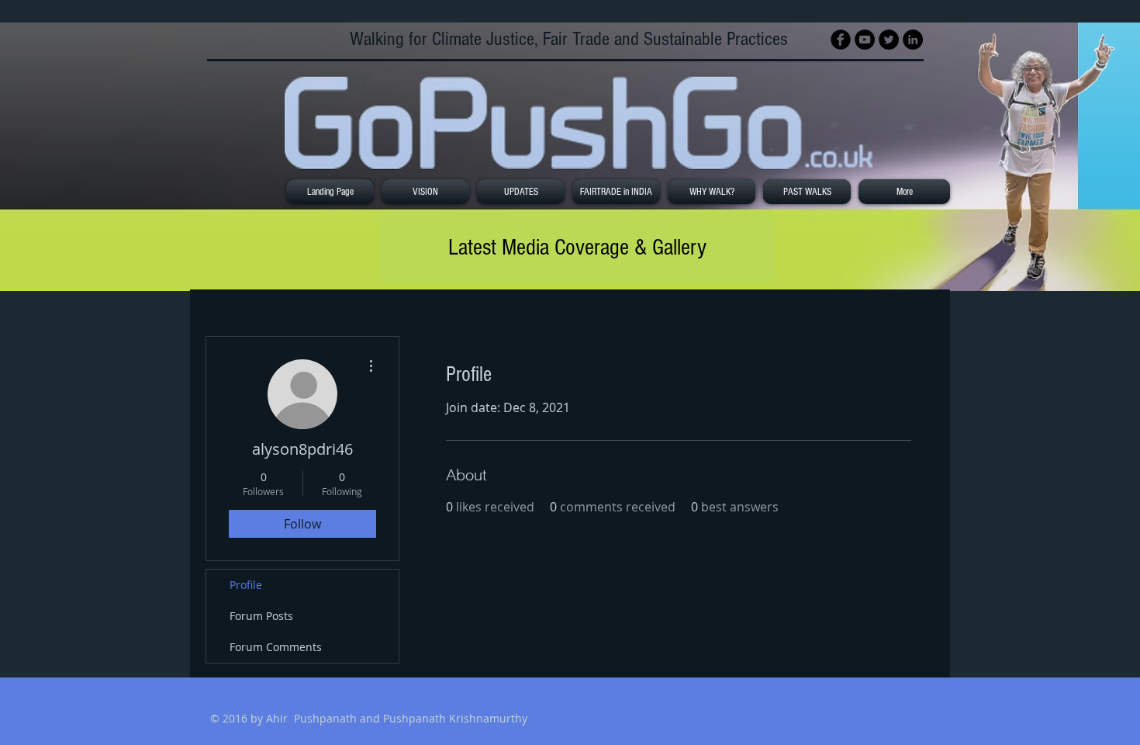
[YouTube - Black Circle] (865, 39)
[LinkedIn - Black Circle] (913, 39)
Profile (246, 584)
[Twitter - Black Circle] (889, 39)
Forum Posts (261, 615)
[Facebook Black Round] (841, 39)
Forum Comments (276, 646)
